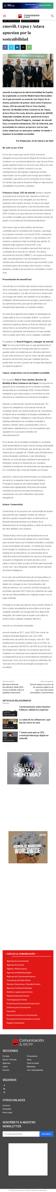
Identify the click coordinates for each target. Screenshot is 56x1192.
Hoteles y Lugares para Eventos (20, 992)
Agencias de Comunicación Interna (21, 976)
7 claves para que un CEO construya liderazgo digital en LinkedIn (33, 735)
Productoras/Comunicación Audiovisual (23, 1004)
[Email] (23, 47)
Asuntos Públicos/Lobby (9, 714)
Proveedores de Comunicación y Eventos (23, 1019)
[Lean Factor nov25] (28, 11)
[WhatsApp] (29, 47)
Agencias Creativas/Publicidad (19, 988)
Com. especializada (11, 21)
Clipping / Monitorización (17, 969)
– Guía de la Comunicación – (20, 954)
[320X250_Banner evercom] (28, 786)
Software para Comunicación (19, 1007)
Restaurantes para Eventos (18, 996)
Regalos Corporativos (15, 1023)
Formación (11, 1011)
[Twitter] (11, 47)
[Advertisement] (28, 807)
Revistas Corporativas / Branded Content (23, 984)
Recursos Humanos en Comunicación (22, 1015)
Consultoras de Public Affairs (19, 980)
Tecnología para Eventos (17, 1000)
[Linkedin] (17, 47)
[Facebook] (5, 47)
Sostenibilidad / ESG (30, 21)
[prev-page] (4, 746)
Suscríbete (46, 1134)
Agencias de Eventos (15, 965)
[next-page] (8, 746)
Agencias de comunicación (18, 961)
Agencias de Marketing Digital (19, 973)
